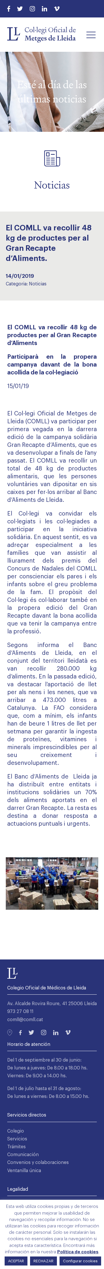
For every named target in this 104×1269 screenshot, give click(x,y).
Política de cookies (78, 1252)
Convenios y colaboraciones (38, 1162)
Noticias (38, 284)
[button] (91, 34)
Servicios (17, 1139)
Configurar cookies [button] (80, 1261)
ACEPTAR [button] (16, 1261)
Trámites (16, 1146)
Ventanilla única (24, 1170)
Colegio (15, 1131)
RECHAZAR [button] (43, 1261)
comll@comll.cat (25, 1019)
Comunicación (23, 1154)
